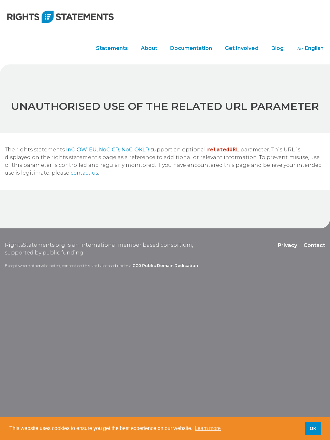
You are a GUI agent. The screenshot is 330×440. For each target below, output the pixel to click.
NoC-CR (109, 150)
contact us (84, 173)
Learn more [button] (208, 428)
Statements (112, 48)
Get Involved (241, 48)
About (149, 48)
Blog (277, 48)
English (314, 48)
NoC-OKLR (135, 150)
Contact (314, 245)
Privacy (287, 245)
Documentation (191, 48)
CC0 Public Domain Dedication (165, 265)
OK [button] (313, 428)
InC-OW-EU (81, 150)
